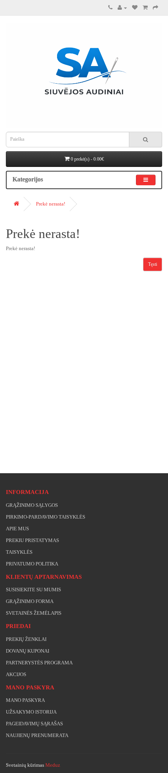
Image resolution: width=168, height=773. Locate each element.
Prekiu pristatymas (32, 540)
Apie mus (17, 528)
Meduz (52, 765)
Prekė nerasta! (50, 204)
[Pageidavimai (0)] (135, 8)
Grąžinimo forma (30, 601)
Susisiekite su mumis (33, 589)
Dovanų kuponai (27, 651)
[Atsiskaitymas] (155, 8)
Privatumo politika (32, 564)
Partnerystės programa (39, 663)
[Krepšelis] (145, 8)
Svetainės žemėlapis (33, 613)
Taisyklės (19, 552)
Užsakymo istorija (31, 712)
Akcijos (16, 674)
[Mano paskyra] (122, 8)
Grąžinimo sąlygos (32, 505)
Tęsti (152, 264)
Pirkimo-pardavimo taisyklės (45, 517)
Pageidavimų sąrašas (34, 723)
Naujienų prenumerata (37, 735)
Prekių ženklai (26, 639)
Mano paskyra (25, 700)
